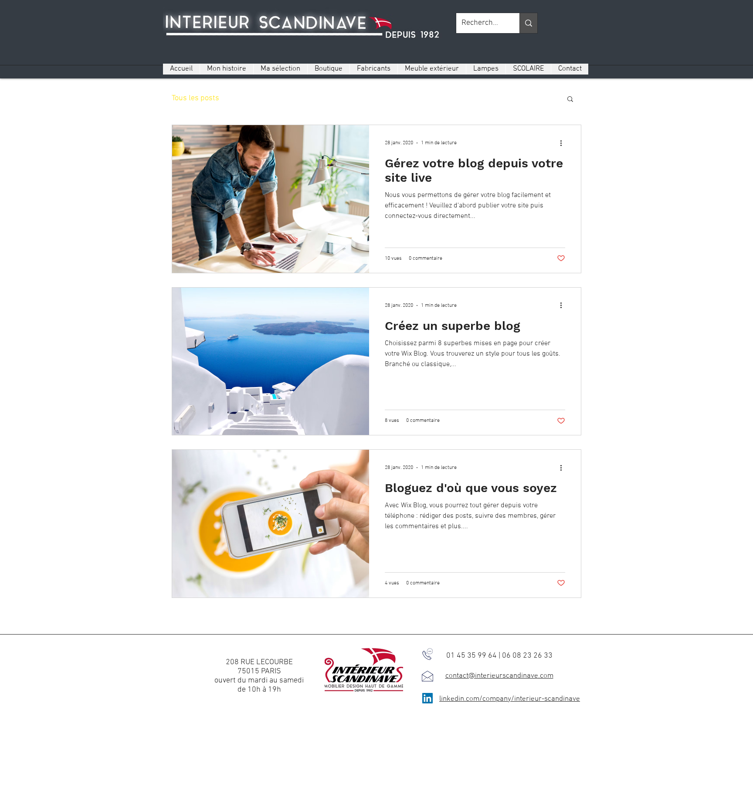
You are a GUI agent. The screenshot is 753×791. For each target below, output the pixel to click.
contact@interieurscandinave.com (499, 676)
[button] (570, 99)
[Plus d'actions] (564, 143)
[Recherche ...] (528, 23)
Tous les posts (195, 98)
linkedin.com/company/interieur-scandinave (509, 699)
